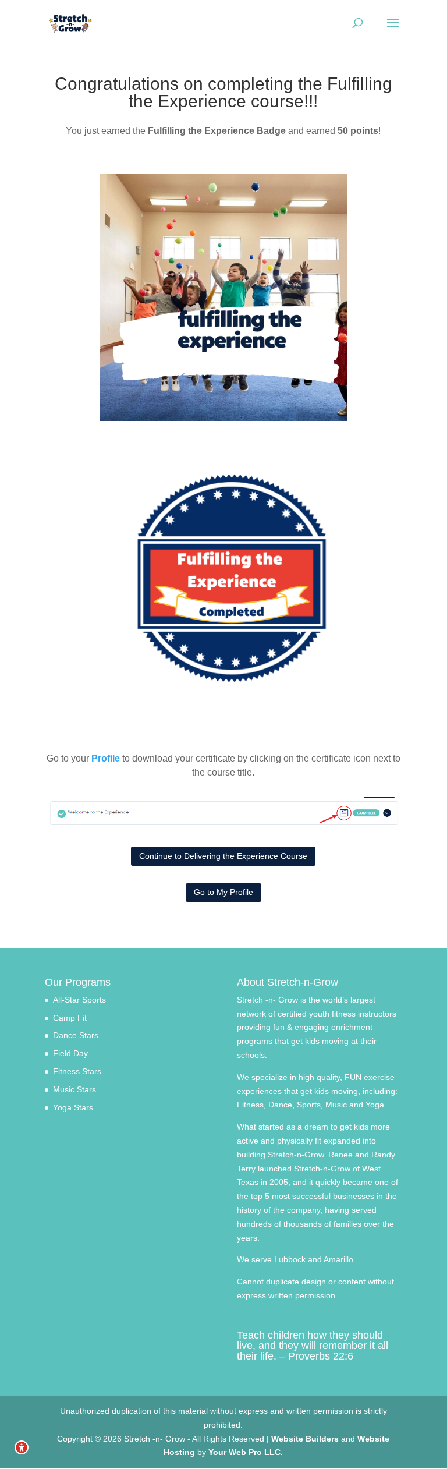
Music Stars (74, 1089)
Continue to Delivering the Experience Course (223, 856)
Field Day (70, 1053)
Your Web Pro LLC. (245, 1452)
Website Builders (305, 1438)
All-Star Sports (79, 999)
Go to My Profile (223, 892)
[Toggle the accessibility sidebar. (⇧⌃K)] (22, 1447)
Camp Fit (70, 1017)
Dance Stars (75, 1035)
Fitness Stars (77, 1071)
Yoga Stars (73, 1107)
